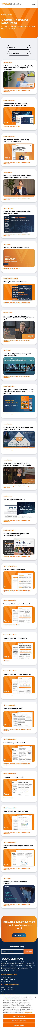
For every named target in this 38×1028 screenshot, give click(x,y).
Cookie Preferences (19, 1016)
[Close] (35, 997)
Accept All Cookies (19, 1025)
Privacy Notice (28, 1012)
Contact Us (17, 935)
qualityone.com (7, 998)
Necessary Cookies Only (19, 1020)
